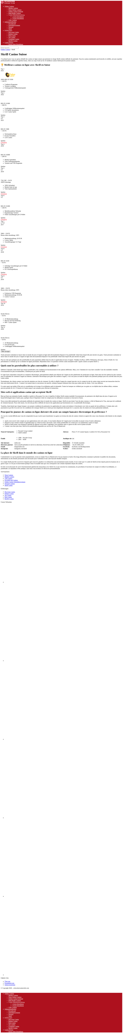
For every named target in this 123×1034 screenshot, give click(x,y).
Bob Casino (12, 35)
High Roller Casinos (14, 13)
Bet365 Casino (12, 41)
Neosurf (10, 27)
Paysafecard (12, 23)
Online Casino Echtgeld (15, 11)
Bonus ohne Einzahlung (15, 44)
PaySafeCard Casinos (11, 480)
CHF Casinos (12, 20)
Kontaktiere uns (9, 983)
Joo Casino (11, 37)
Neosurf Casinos (10, 483)
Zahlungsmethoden (10, 22)
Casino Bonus (9, 42)
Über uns (7, 981)
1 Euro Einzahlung (18, 17)
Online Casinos (9, 6)
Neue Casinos (9, 475)
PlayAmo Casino (13, 32)
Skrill (10, 29)
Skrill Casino (8, 485)
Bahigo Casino (12, 34)
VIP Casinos (8, 478)
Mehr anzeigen (6, 351)
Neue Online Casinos (14, 10)
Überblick (4, 142)
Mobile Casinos (13, 8)
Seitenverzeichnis (10, 985)
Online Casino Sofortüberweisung (15, 482)
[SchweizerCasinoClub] (8, 3)
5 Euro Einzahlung (18, 18)
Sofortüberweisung (14, 25)
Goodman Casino (13, 39)
